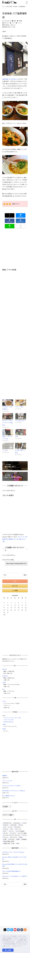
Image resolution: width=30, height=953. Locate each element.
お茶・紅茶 (13, 825)
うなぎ (4, 682)
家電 (18, 839)
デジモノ (6, 833)
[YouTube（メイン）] (15, 929)
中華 (21, 837)
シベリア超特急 (20, 831)
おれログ (6, 23)
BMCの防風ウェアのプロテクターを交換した (13, 790)
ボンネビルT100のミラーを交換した (11, 785)
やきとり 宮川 (19, 407)
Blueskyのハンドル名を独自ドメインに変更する (14, 876)
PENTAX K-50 (7, 823)
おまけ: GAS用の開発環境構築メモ (11, 871)
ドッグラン (13, 833)
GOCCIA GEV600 (8, 722)
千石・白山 (11, 839)
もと (3, 689)
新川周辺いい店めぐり (10, 25)
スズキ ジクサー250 (8, 720)
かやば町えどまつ (20, 420)
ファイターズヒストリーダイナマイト (12, 835)
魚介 (18, 843)
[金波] (20, 432)
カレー (5, 831)
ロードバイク (14, 837)
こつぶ (4, 701)
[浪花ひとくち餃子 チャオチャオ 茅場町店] (7, 416)
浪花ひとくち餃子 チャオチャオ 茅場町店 (7, 423)
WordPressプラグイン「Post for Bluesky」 (13, 852)
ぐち (5, 827)
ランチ (13, 23)
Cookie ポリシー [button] (17, 946)
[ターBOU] (7, 446)
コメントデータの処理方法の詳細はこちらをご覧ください (15, 538)
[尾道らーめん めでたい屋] (7, 432)
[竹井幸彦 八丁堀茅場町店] (7, 403)
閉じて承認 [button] (8, 950)
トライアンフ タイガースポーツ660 (12, 718)
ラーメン (19, 23)
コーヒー (12, 831)
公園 (5, 839)
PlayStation (17, 823)
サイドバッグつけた (7, 780)
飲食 (15, 21)
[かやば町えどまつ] (20, 416)
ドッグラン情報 (22, 833)
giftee (15, 581)
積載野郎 (4, 775)
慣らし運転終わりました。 (8, 795)
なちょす (4, 669)
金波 (16, 436)
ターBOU (5, 450)
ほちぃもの (15, 586)
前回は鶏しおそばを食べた (10, 79)
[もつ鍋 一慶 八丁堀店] (20, 446)
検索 (25, 575)
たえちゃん (5, 676)
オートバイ (18, 829)
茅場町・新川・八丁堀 (9, 27)
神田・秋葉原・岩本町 (9, 841)
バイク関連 (15, 590)
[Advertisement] (15, 251)
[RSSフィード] (25, 929)
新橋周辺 (24, 839)
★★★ (20, 21)
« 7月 (3, 615)
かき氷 (4, 729)
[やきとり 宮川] (20, 403)
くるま (4, 724)
